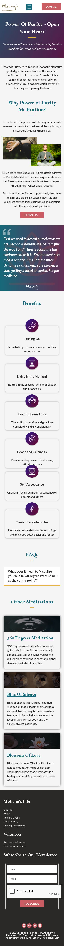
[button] (29, 7)
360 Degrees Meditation (30, 638)
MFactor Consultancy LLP (44, 937)
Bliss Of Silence (21, 694)
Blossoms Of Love (23, 755)
